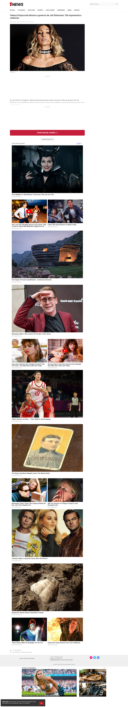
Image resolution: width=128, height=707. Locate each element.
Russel (31, 21)
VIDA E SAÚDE (31, 10)
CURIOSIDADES (61, 10)
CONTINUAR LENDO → (47, 133)
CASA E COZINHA (50, 10)
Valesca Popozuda (26, 652)
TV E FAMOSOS (21, 10)
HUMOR (69, 10)
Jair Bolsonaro (16, 652)
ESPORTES (40, 10)
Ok (41, 703)
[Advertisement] (47, 87)
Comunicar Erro (46, 139)
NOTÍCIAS (12, 10)
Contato (21, 658)
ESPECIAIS (76, 10)
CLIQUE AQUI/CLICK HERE (67, 659)
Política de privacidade (29, 658)
